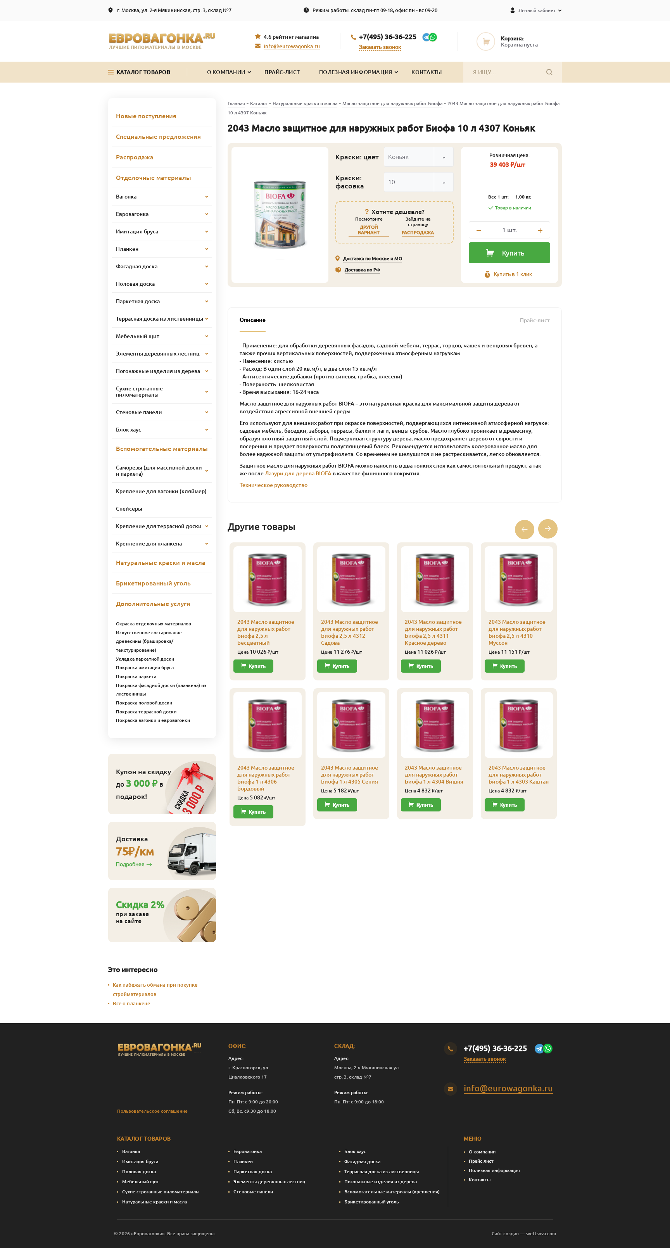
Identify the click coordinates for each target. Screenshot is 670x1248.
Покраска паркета (136, 676)
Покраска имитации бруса (145, 667)
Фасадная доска (362, 1161)
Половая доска (139, 1171)
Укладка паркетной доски (145, 658)
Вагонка (131, 1151)
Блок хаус (355, 1151)
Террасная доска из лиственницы (381, 1171)
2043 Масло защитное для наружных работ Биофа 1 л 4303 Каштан (519, 775)
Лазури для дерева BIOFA (298, 473)
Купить (513, 253)
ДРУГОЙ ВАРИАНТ (369, 229)
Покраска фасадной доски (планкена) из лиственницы (161, 690)
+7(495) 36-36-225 (387, 36)
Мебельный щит (140, 1181)
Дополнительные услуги (153, 603)
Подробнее (130, 864)
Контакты (426, 72)
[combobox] (419, 157)
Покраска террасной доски (146, 711)
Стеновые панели (253, 1191)
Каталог (259, 103)
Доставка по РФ (362, 269)
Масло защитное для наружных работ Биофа (392, 103)
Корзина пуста (519, 44)
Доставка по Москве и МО (372, 258)
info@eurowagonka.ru (292, 46)
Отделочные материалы (153, 177)
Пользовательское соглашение (152, 1110)
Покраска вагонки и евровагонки (153, 720)
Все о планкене (131, 1003)
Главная (236, 103)
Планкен (243, 1161)
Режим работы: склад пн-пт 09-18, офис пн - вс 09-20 (375, 10)
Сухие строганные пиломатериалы (160, 1191)
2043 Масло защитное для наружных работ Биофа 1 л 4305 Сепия (349, 775)
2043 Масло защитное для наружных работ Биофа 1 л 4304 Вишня (434, 775)
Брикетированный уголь (153, 583)
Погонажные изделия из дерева (380, 1181)
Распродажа (135, 157)
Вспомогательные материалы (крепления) (392, 1191)
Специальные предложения (158, 136)
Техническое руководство (273, 485)
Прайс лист (481, 1160)
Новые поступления (146, 115)
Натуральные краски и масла (305, 103)
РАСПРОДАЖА (418, 232)
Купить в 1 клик (513, 274)
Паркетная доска (252, 1171)
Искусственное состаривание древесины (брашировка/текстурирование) (149, 641)
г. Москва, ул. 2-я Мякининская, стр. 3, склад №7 (174, 10)
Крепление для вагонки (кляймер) (161, 491)
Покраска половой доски (144, 702)
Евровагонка (247, 1151)
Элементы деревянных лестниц (269, 1181)
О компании (482, 1151)
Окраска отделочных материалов (153, 623)
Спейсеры (129, 509)
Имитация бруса (140, 1161)
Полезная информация (355, 72)
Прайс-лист (282, 72)
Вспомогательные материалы (162, 448)
